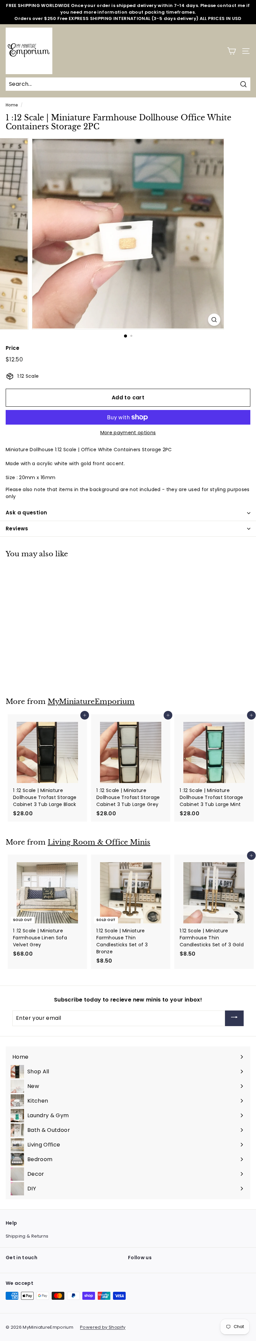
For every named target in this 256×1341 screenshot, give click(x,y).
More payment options (128, 432)
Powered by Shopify (102, 1327)
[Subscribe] (234, 1018)
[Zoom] (214, 320)
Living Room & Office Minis (99, 842)
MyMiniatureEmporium (91, 701)
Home (12, 105)
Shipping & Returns (27, 1236)
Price (13, 347)
